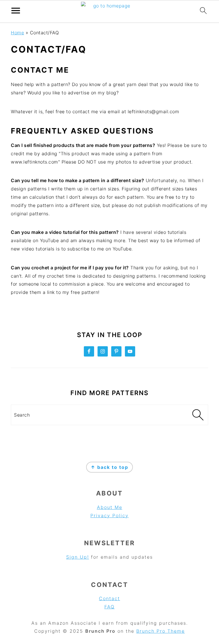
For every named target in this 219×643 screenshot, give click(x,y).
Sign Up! (77, 557)
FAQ (109, 607)
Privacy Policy (109, 515)
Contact (109, 598)
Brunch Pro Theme (160, 631)
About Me (109, 507)
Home (17, 32)
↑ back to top (109, 467)
